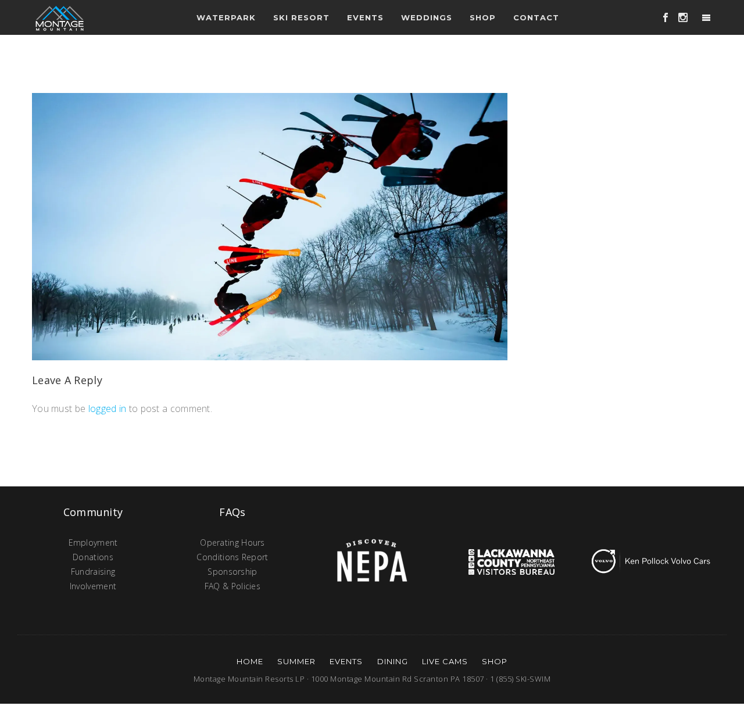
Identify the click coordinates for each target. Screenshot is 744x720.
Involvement (93, 586)
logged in (107, 408)
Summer (296, 661)
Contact (536, 17)
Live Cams (445, 661)
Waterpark (226, 17)
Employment (93, 542)
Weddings (426, 17)
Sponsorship (232, 571)
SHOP (494, 661)
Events (346, 661)
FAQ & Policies (232, 586)
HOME (250, 661)
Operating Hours (232, 542)
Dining (392, 661)
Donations (93, 557)
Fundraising (93, 571)
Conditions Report (232, 557)
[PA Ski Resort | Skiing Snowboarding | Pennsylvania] (59, 17)
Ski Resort (301, 17)
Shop (483, 17)
